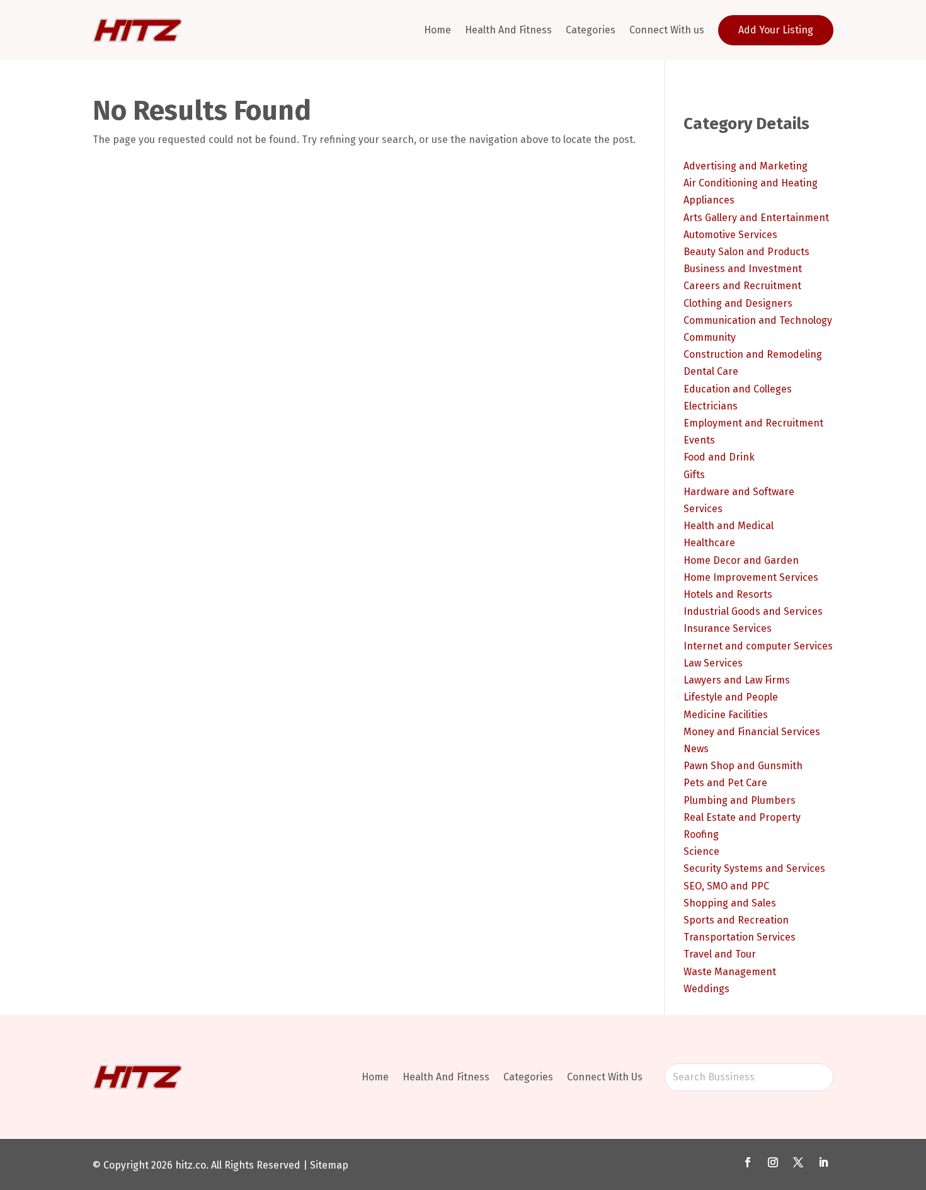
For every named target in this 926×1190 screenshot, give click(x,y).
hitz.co (190, 1165)
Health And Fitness (508, 30)
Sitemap (329, 1165)
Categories (590, 30)
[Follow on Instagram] (773, 1162)
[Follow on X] (798, 1162)
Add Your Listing (775, 30)
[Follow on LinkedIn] (823, 1162)
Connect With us (666, 30)
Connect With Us (605, 1077)
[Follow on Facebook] (748, 1162)
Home (437, 30)
